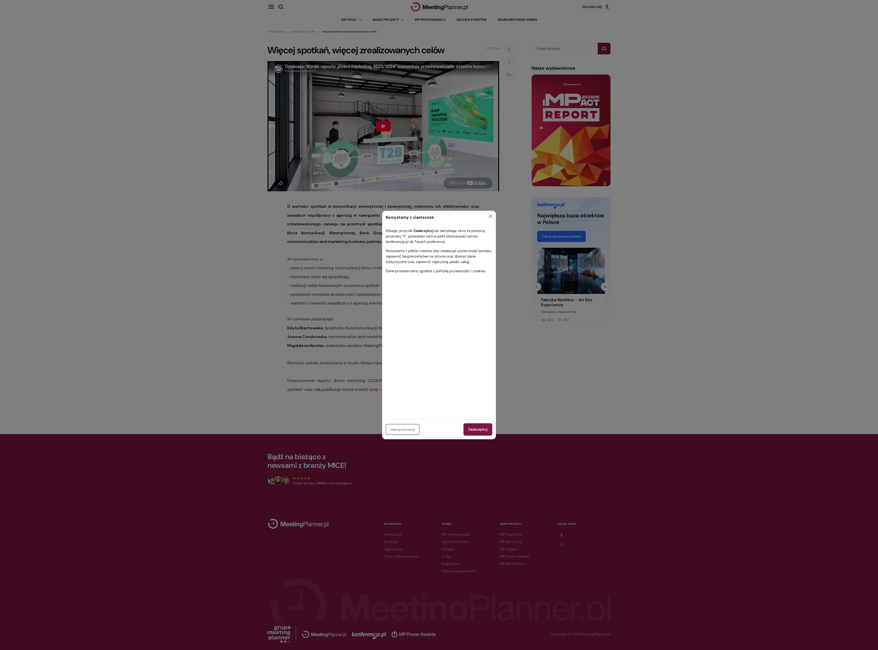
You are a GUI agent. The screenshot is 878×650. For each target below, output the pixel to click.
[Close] (490, 216)
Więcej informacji (403, 430)
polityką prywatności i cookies (460, 271)
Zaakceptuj (477, 429)
